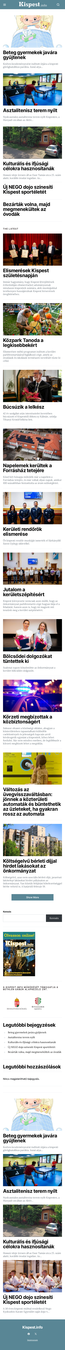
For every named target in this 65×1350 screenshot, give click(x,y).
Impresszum (32, 1340)
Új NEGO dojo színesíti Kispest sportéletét (31, 1047)
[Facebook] (28, 1334)
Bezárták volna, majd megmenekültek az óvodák (34, 1051)
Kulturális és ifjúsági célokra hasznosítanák (32, 1042)
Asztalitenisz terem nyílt (21, 1037)
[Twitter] (35, 1334)
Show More (32, 897)
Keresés (7, 911)
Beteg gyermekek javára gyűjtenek (27, 1032)
